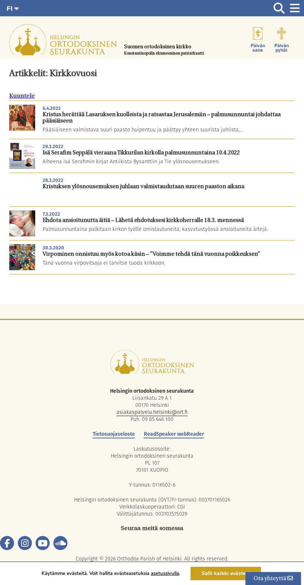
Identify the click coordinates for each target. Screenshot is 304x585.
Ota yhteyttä (270, 579)
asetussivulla (165, 573)
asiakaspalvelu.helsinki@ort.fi (152, 412)
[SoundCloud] (60, 543)
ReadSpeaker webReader (174, 434)
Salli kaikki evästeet (226, 573)
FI (10, 8)
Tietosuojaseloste (114, 434)
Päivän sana (258, 47)
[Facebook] (7, 543)
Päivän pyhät (281, 47)
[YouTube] (43, 543)
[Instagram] (25, 543)
